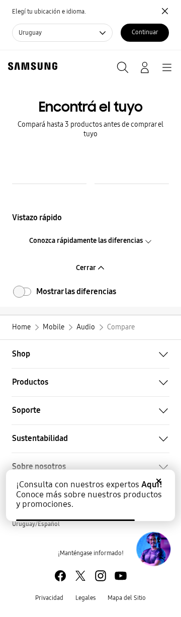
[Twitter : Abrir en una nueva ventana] (80, 576)
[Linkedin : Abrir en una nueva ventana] (101, 576)
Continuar (145, 32)
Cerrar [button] (86, 267)
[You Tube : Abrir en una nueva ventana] (121, 576)
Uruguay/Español (36, 523)
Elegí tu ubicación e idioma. (49, 11)
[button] (90, 354)
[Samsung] (30, 66)
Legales (85, 597)
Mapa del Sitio (127, 597)
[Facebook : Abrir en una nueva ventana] (60, 576)
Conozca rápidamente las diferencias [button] (86, 240)
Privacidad (49, 597)
